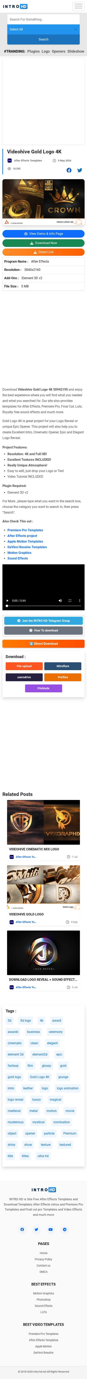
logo (45, 1088)
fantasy (13, 1066)
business (33, 1032)
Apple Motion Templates (25, 541)
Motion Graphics (19, 553)
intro (11, 1088)
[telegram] (65, 1229)
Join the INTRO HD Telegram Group (46, 621)
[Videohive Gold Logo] (43, 887)
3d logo (25, 1020)
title (10, 1156)
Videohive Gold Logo (26, 914)
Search (44, 39)
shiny (11, 1145)
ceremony (56, 1032)
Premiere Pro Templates (25, 530)
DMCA (44, 1271)
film (30, 1066)
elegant (52, 1043)
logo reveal (15, 1099)
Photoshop (44, 1299)
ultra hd (43, 1156)
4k (41, 1020)
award (56, 1020)
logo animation (68, 1088)
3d (9, 1020)
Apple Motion (43, 1346)
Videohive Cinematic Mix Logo (34, 849)
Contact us (43, 1265)
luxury (36, 1099)
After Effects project (22, 536)
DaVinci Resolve (43, 1352)
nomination (61, 1122)
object (12, 1133)
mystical (38, 1122)
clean (34, 1043)
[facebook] (22, 1229)
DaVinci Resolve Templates (27, 547)
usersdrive (24, 677)
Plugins (33, 51)
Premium (69, 1133)
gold (63, 1066)
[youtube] (51, 1229)
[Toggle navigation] (78, 6)
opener (30, 1133)
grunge (63, 1077)
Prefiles (63, 677)
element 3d (15, 1054)
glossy (46, 1066)
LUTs (43, 1312)
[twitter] (36, 1229)
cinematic (15, 1043)
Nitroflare (63, 666)
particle (49, 1133)
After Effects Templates (28, 160)
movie (70, 1111)
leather (28, 1088)
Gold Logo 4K (39, 1077)
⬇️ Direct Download (43, 644)
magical (55, 1099)
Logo (46, 51)
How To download (46, 630)
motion (52, 1111)
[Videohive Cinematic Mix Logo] (43, 822)
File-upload (24, 666)
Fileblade (43, 688)
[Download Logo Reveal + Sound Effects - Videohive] (43, 953)
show (28, 1145)
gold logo (14, 1077)
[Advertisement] (43, 101)
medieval (14, 1111)
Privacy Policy (43, 1259)
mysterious (15, 1122)
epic (59, 1054)
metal (34, 1111)
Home (43, 1253)
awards (13, 1032)
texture (46, 1145)
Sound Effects (17, 558)
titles (25, 1156)
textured (65, 1145)
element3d (39, 1054)
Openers (58, 51)
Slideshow (75, 51)
